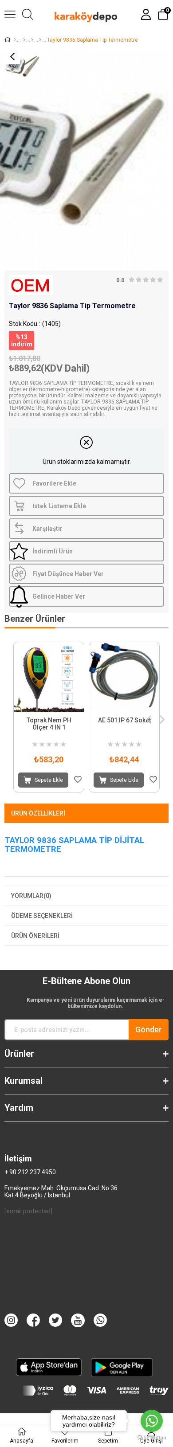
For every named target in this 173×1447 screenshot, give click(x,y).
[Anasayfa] (15, 40)
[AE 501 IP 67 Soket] (124, 677)
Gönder (148, 1029)
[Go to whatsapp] (152, 1421)
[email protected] (28, 1211)
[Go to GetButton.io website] (152, 1438)
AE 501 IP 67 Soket (124, 720)
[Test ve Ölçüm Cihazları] (24, 40)
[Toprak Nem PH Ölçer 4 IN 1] (49, 677)
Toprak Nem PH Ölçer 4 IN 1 (49, 724)
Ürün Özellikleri (38, 813)
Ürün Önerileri (35, 935)
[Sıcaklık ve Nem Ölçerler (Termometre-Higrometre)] (40, 40)
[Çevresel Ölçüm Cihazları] (32, 40)
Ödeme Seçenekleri (42, 915)
